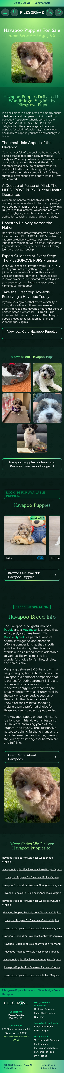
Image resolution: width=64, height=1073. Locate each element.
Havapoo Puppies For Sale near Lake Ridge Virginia (32, 869)
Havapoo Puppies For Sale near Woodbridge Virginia (27, 859)
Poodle (8, 629)
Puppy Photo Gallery (44, 1013)
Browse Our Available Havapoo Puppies (24, 575)
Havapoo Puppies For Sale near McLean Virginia (32, 967)
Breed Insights (41, 1030)
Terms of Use (48, 1065)
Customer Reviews (44, 1009)
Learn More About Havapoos (22, 757)
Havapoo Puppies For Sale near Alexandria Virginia (32, 912)
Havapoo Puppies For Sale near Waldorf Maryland (32, 943)
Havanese (30, 629)
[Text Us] (59, 12)
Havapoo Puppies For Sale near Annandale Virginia (32, 892)
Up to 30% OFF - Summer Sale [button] (32, 2)
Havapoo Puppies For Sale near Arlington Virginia (32, 959)
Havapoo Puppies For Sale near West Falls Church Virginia (31, 902)
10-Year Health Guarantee (47, 1040)
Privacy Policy (48, 1068)
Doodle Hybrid (14, 637)
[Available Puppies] (14, 12)
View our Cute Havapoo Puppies (32, 331)
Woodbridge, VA (48, 990)
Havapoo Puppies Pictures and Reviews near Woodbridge (32, 464)
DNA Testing (40, 1055)
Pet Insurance (41, 1044)
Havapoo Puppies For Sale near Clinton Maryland (32, 975)
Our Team (39, 1017)
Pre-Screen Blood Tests (46, 1048)
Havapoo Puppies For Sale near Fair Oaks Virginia (32, 928)
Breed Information (43, 1026)
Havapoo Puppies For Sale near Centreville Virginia (32, 936)
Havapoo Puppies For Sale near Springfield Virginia (32, 885)
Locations (29, 990)
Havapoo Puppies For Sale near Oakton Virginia (32, 920)
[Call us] (49, 12)
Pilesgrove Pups (11, 990)
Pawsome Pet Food (44, 1051)
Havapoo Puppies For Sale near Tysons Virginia (32, 951)
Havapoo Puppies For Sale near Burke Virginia (32, 877)
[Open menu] (5, 12)
